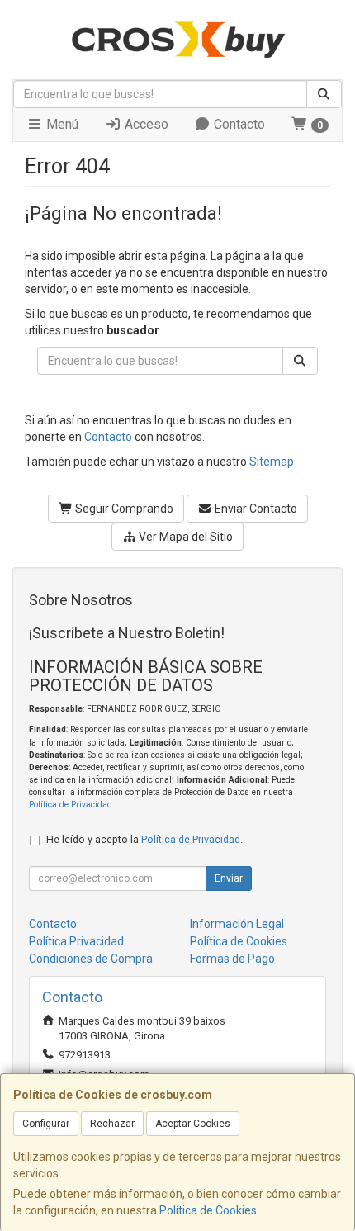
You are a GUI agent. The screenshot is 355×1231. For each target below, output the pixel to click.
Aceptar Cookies (192, 1123)
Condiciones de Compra (91, 958)
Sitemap (271, 461)
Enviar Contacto (254, 508)
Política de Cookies (208, 1210)
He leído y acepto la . (144, 839)
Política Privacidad (76, 941)
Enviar (229, 878)
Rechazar (112, 1123)
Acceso (144, 124)
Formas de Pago (232, 958)
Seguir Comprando (123, 508)
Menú (60, 124)
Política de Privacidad (70, 804)
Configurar (45, 1123)
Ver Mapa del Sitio (184, 536)
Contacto (238, 124)
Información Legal (237, 923)
